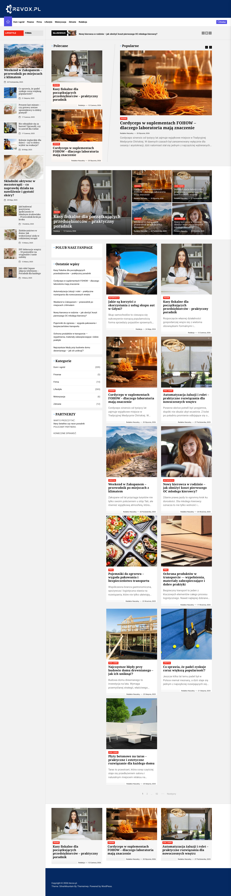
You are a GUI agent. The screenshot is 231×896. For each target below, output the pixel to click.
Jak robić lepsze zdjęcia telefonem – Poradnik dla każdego (30, 271)
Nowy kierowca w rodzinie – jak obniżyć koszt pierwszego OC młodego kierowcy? (190, 224)
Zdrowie (72, 21)
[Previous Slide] (206, 47)
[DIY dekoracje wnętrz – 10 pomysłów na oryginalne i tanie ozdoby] (10, 253)
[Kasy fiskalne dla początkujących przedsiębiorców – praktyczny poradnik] (76, 66)
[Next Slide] (210, 47)
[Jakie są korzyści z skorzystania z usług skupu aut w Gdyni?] (131, 269)
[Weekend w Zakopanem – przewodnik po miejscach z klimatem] (23, 56)
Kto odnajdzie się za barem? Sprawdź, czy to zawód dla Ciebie (30, 126)
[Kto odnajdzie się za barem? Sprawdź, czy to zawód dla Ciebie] (10, 127)
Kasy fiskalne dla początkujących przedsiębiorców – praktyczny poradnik (75, 94)
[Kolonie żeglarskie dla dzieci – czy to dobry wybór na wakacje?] (10, 144)
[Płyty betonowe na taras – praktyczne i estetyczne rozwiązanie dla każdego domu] (131, 723)
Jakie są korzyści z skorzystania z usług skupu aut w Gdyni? (131, 305)
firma (28, 33)
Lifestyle (48, 21)
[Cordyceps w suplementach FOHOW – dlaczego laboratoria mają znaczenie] (166, 82)
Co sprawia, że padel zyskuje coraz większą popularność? (30, 91)
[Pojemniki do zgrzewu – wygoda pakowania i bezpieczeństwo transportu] (131, 541)
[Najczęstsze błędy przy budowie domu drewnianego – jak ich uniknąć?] (131, 634)
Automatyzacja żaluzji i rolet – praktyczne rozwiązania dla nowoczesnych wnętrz (189, 192)
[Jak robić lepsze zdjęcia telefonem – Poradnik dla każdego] (10, 272)
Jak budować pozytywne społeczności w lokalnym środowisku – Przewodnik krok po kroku (30, 213)
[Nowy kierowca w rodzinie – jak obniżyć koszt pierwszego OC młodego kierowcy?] (186, 451)
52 (157, 793)
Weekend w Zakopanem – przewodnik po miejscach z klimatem (23, 73)
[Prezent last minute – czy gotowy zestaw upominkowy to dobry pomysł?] (10, 109)
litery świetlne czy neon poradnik (69, 423)
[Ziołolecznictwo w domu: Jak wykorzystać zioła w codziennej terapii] (10, 234)
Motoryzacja (60, 21)
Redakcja (83, 21)
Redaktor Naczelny (126, 133)
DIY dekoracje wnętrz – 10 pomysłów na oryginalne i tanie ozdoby (30, 253)
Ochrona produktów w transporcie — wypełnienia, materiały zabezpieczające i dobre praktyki (184, 578)
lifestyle (10, 33)
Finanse (30, 21)
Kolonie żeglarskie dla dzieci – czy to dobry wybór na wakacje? (30, 142)
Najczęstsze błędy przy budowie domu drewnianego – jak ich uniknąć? (130, 670)
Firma (39, 21)
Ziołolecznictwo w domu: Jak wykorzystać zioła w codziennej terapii (29, 234)
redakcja (81, 105)
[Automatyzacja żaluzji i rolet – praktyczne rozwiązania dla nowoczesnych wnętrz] (186, 362)
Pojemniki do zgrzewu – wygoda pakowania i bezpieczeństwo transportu (128, 577)
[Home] (8, 22)
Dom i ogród (18, 21)
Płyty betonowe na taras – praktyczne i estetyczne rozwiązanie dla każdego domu (131, 759)
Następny (171, 793)
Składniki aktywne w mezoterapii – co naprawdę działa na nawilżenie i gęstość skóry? (19, 188)
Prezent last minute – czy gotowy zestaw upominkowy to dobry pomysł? (30, 108)
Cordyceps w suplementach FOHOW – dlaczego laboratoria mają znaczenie (158, 125)
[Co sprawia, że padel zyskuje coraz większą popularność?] (10, 92)
